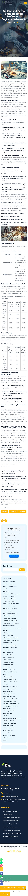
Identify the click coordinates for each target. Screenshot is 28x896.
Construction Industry (9, 596)
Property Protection (9, 708)
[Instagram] (14, 851)
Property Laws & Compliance (11, 698)
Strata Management (9, 733)
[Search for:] (10, 569)
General (6, 650)
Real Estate (7, 716)
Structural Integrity (9, 737)
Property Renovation (9, 711)
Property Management (10, 701)
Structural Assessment (11, 537)
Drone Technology (9, 635)
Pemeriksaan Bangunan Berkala (10, 824)
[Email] (1, 865)
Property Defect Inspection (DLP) (11, 820)
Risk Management (8, 725)
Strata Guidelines (8, 730)
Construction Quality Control (11, 603)
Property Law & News (9, 696)
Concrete (6, 591)
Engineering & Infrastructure (11, 640)
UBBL (5, 740)
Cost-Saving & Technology (11, 613)
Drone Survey (9, 545)
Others (6, 684)
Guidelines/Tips (8, 655)
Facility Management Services (12, 549)
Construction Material (9, 598)
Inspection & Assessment (10, 672)
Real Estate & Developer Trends (12, 718)
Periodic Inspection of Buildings (13, 540)
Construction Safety (9, 606)
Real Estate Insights (9, 720)
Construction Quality (9, 601)
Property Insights (8, 691)
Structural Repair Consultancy (12, 552)
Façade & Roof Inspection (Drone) (11, 827)
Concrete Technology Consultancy (11, 830)
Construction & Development (11, 593)
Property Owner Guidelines (11, 706)
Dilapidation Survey (10, 535)
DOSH (5, 630)
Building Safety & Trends (10, 586)
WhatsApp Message (5, 891)
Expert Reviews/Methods (10, 645)
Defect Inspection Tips (10, 616)
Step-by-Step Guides (9, 728)
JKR (5, 674)
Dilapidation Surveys (9, 625)
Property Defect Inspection (11, 686)
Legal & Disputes (8, 677)
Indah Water (7, 659)
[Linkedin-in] (11, 851)
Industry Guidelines (9, 662)
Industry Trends (8, 667)
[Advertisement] (14, 38)
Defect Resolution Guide (10, 620)
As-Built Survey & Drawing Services (11, 817)
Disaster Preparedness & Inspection (13, 628)
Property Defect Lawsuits (10, 689)
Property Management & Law (11, 703)
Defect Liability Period (10, 618)
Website (4, 511)
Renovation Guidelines (10, 723)
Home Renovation (9, 657)
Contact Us (14, 556)
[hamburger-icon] (25, 3)
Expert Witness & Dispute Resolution (12, 833)
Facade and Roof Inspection (12, 542)
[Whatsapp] (1, 859)
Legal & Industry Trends (10, 679)
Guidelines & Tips (8, 652)
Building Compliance (9, 581)
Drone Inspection (8, 633)
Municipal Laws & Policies (10, 681)
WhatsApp (22, 511)
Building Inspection (9, 584)
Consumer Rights (8, 611)
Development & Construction (11, 623)
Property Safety (8, 713)
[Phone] (1, 862)
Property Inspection (10, 547)
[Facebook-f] (8, 851)
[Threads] (17, 851)
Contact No (13, 511)
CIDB (20, 22)
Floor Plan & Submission (10, 647)
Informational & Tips (9, 669)
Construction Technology (10, 608)
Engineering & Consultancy (11, 637)
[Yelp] (19, 851)
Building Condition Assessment (13, 533)
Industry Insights (8, 664)
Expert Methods (8, 642)
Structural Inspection (9, 735)
